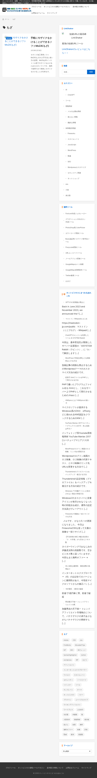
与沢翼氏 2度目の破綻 (74, 589)
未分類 (68, 195)
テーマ (79, 690)
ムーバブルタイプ (82, 700)
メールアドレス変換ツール (75, 259)
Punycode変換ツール (74, 247)
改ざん (66, 725)
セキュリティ (68, 680)
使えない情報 (73, 117)
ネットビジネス (69, 695)
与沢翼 (66, 714)
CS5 (74, 640)
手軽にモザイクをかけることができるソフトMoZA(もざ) (41, 41)
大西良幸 (67, 719)
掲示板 (86, 719)
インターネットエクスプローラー (75, 670)
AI (66, 90)
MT (65, 650)
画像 (78, 729)
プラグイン (67, 700)
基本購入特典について (55, 768)
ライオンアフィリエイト (72, 705)
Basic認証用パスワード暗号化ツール (77, 240)
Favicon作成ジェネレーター (76, 213)
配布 (72, 734)
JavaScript (72, 145)
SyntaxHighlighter (70, 655)
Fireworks (71, 133)
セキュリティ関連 (74, 173)
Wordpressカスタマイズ (77, 167)
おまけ (68, 281)
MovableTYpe (80, 645)
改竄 (74, 725)
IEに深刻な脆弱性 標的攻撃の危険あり (77, 567)
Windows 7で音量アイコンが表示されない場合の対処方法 (77, 492)
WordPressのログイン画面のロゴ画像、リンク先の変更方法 (77, 450)
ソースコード (81, 680)
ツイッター (67, 685)
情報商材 (69, 106)
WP (77, 660)
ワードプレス (68, 710)
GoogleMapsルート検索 (75, 264)
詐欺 (86, 729)
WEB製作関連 (71, 128)
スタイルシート (73, 139)
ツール (9, 38)
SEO (69, 162)
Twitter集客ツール (72, 275)
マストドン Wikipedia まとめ (76, 319)
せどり (84, 660)
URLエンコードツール (74, 253)
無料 (81, 725)
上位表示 (80, 710)
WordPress (72, 150)
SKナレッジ (82, 650)
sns (67, 184)
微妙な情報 (72, 123)
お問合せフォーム (72, 768)
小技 (67, 190)
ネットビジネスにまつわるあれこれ (78, 294)
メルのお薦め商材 (74, 111)
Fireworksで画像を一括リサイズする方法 (77, 515)
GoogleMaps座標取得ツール (76, 270)
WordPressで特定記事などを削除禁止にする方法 (77, 359)
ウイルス (67, 675)
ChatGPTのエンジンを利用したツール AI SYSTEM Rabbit (77, 336)
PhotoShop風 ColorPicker (75, 227)
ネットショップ (73, 178)
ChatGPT (71, 95)
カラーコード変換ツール (75, 233)
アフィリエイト (69, 665)
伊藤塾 (75, 714)
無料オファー (68, 729)
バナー (81, 695)
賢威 (69, 156)
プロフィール (11, 768)
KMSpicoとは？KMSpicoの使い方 (77, 401)
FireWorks (67, 645)
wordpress (68, 660)
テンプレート (68, 690)
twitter (83, 655)
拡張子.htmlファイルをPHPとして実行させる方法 (77, 378)
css (81, 640)
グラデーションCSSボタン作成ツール (75, 220)
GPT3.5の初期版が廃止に (75, 302)
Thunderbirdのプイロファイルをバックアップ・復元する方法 (77, 473)
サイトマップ (86, 768)
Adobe (66, 640)
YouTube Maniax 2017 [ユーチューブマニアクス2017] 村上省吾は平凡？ (77, 426)
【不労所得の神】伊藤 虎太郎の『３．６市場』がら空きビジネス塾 (77, 539)
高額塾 (80, 734)
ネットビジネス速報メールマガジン (31, 768)
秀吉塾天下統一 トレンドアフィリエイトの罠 (77, 603)
